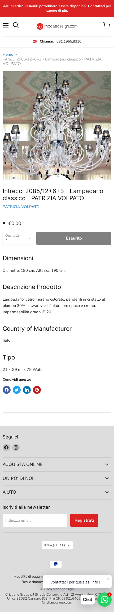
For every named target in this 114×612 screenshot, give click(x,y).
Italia (54, 545)
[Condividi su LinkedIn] (27, 390)
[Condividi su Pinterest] (37, 390)
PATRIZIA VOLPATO (21, 206)
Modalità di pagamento (32, 576)
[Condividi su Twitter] (17, 390)
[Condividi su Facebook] (7, 390)
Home (8, 54)
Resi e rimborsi (33, 582)
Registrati (84, 520)
